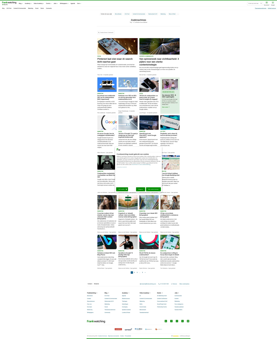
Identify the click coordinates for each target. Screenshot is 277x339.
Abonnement (143, 309)
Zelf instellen (121, 189)
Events (48, 3)
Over (78, 3)
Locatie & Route (126, 312)
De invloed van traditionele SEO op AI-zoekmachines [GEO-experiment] (106, 97)
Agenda (73, 3)
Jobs (55, 3)
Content (176, 298)
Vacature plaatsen (179, 307)
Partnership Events (162, 307)
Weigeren (140, 189)
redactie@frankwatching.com (148, 284)
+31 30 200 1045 (164, 284)
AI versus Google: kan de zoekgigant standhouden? (106, 134)
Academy (27, 3)
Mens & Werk (172, 14)
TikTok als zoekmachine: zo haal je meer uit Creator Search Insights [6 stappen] (148, 97)
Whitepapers (63, 3)
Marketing (30, 8)
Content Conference (162, 298)
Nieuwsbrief (266, 5)
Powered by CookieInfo (122, 167)
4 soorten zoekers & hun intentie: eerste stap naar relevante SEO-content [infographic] (105, 216)
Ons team (89, 307)
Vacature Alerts (178, 309)
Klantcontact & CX (152, 14)
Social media (143, 307)
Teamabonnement (144, 312)
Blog (20, 3)
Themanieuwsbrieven (260, 8)
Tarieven (175, 284)
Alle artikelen (118, 14)
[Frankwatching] (9, 2)
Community (49, 8)
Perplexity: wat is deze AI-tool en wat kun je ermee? (168, 134)
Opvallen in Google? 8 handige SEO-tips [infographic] (125, 254)
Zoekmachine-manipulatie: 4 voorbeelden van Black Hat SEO (106, 175)
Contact (89, 298)
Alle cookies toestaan (153, 189)
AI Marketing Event (162, 295)
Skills (141, 304)
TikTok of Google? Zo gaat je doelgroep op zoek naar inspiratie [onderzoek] (128, 135)
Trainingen (124, 301)
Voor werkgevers (179, 304)
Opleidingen (125, 304)
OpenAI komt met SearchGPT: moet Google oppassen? (147, 135)
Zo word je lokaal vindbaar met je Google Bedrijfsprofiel (169, 174)
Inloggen (273, 5)
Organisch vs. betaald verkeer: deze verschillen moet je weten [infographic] (127, 215)
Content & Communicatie (20, 8)
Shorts (42, 8)
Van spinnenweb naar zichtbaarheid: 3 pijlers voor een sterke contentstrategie (159, 62)
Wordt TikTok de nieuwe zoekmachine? (147, 254)
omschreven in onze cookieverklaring (141, 164)
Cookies (122, 335)
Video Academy (38, 3)
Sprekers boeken (126, 309)
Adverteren (90, 295)
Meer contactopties (184, 284)
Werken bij (89, 309)
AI (140, 295)
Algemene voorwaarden (113, 335)
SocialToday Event (161, 304)
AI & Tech (9, 8)
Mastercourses (126, 298)
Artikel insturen (272, 8)
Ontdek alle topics (105, 14)
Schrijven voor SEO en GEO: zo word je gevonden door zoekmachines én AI (127, 97)
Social (36, 8)
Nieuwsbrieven (91, 301)
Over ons (89, 304)
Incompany (125, 307)
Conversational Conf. (162, 301)
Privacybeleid (128, 335)
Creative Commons (102, 335)
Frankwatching (91, 293)
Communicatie (178, 295)
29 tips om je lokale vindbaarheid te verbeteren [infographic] (169, 215)
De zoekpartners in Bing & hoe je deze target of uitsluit (169, 254)
